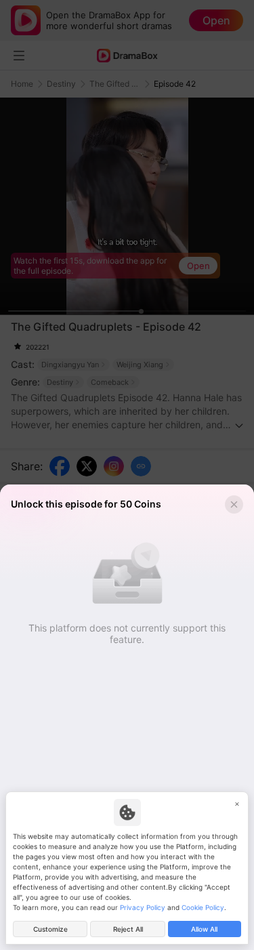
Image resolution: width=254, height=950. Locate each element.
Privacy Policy (142, 907)
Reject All (128, 929)
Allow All (204, 929)
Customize (50, 929)
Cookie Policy (203, 907)
